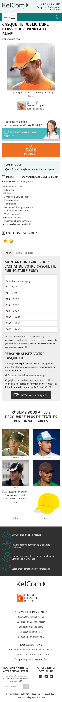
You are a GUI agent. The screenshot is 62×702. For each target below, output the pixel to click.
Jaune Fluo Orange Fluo (11, 241)
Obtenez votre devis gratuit (20, 134)
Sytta (15, 518)
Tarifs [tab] (8, 253)
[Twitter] (51, 676)
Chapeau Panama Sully (31, 632)
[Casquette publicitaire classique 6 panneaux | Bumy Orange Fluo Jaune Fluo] (40, 105)
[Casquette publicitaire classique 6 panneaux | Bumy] (30, 66)
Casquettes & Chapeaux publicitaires (48, 8)
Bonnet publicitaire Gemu (31, 627)
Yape (46, 488)
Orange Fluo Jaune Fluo (6, 241)
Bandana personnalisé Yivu (31, 637)
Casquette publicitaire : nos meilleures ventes (31, 649)
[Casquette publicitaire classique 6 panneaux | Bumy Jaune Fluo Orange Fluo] (31, 105)
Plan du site (40, 697)
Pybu (16, 488)
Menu (7, 17)
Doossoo (15, 457)
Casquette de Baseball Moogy (31, 622)
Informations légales (25, 697)
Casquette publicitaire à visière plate (31, 654)
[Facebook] (40, 676)
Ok (26, 687)
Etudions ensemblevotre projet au (23, 123)
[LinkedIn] (46, 676)
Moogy (46, 518)
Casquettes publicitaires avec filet (31, 659)
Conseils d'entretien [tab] (27, 253)
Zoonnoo (46, 457)
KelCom (16, 694)
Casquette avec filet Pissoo (31, 617)
